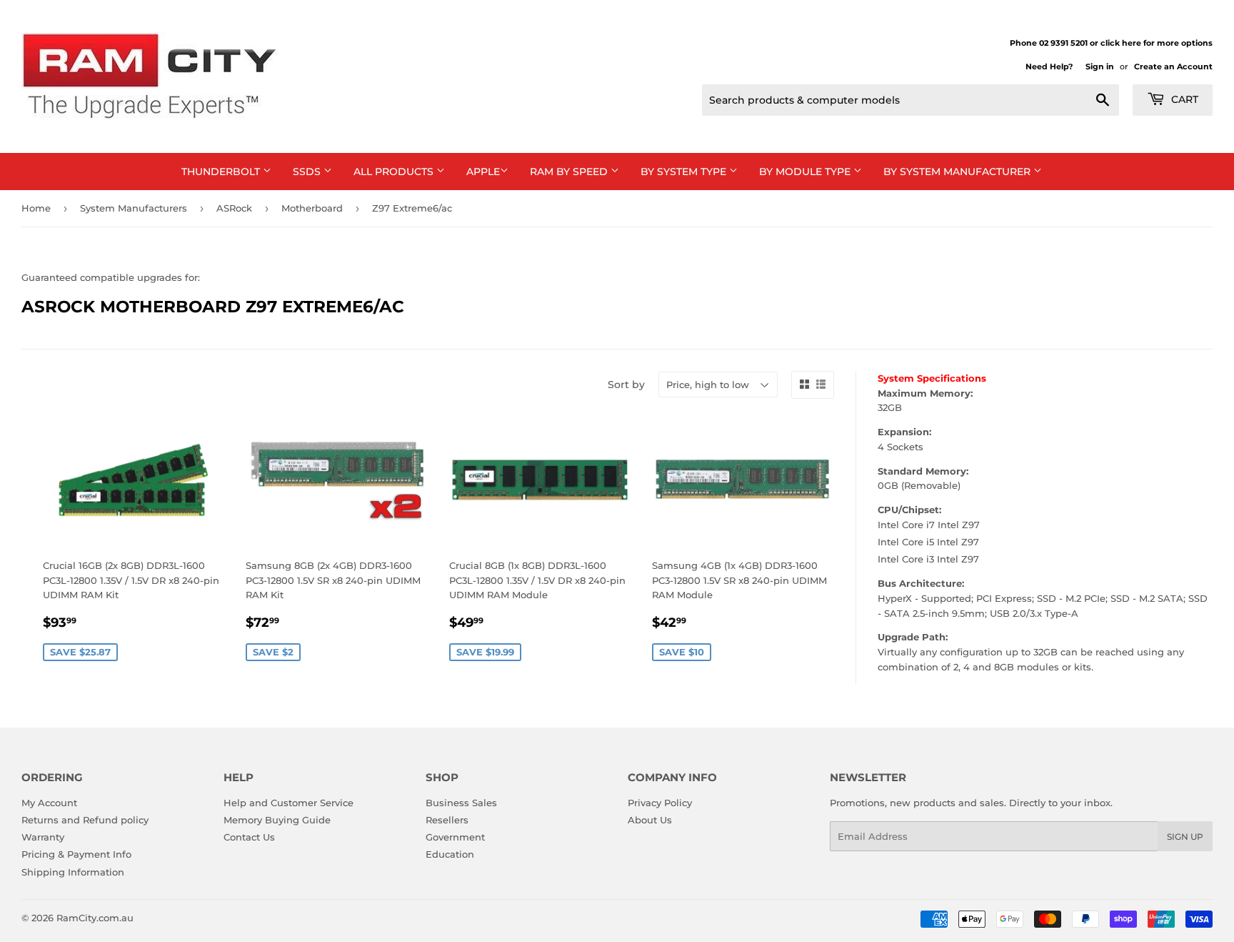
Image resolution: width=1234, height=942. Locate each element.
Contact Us (249, 837)
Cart (1183, 99)
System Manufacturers (133, 208)
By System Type (685, 171)
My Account (49, 802)
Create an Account (1173, 66)
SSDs (308, 171)
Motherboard (312, 208)
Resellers (447, 820)
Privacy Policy (660, 802)
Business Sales (461, 802)
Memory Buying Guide (277, 820)
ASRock (234, 208)
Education (450, 854)
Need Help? (1049, 66)
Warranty (42, 837)
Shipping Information (72, 872)
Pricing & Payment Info (76, 854)
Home (36, 208)
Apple (483, 171)
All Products (394, 171)
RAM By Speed (570, 171)
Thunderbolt (222, 171)
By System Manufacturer (958, 171)
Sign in (1099, 66)
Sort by (626, 384)
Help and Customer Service (288, 802)
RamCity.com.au (95, 917)
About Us (650, 820)
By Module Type (806, 171)
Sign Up (1185, 836)
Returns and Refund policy (85, 820)
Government (455, 837)
